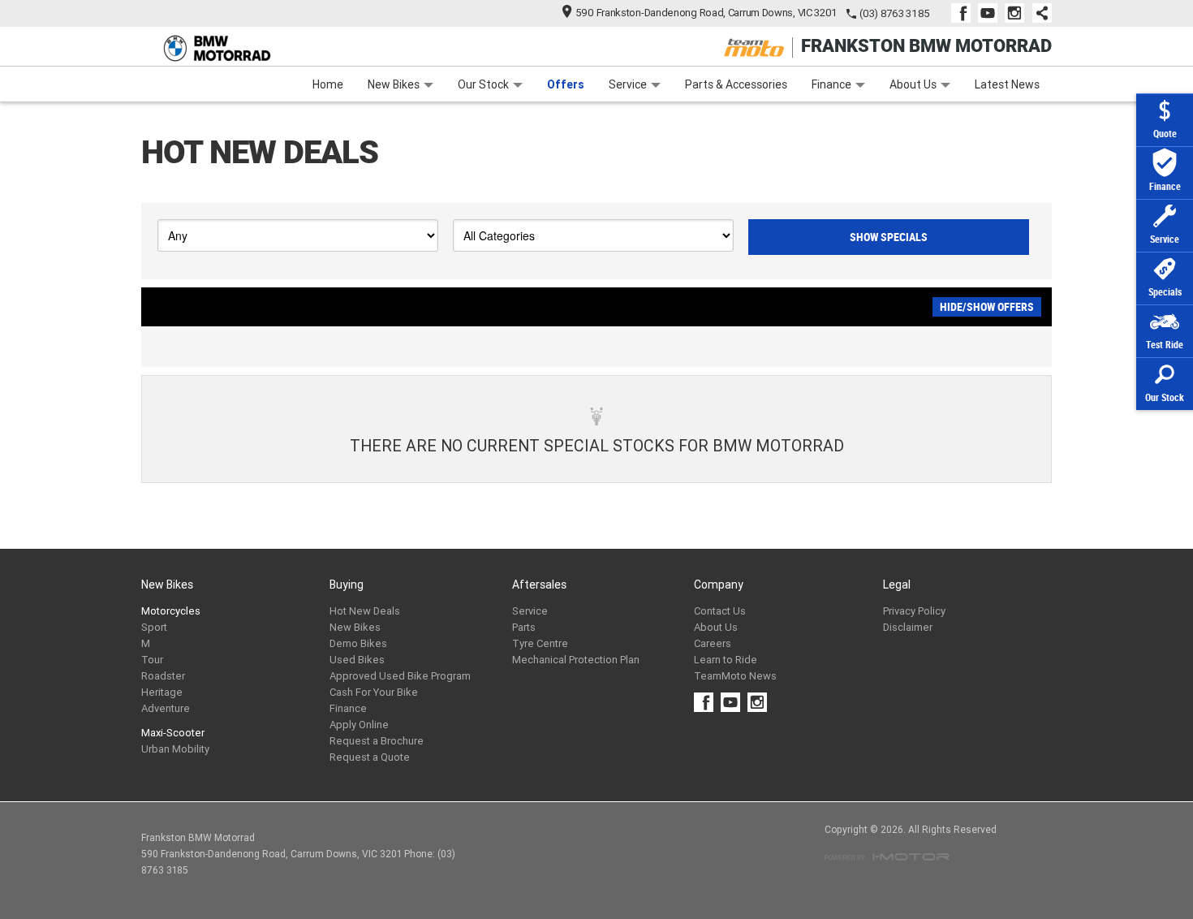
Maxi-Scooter (173, 733)
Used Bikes (357, 660)
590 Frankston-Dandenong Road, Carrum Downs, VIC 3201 (706, 12)
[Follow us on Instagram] (1018, 13)
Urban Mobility (175, 749)
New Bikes (394, 84)
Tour (152, 660)
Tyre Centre (540, 643)
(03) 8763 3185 (894, 13)
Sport (154, 627)
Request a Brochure (376, 741)
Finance (831, 84)
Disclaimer (907, 627)
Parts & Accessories (736, 84)
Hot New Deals (364, 611)
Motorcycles (170, 611)
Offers (565, 84)
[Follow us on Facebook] (964, 13)
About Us (913, 84)
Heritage (162, 692)
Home (327, 84)
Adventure (165, 708)
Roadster (163, 676)
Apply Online (359, 724)
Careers (712, 643)
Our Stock (483, 84)
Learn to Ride (725, 660)
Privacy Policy (914, 611)
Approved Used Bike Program (400, 676)
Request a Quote (369, 757)
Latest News (1007, 84)
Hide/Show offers (987, 306)
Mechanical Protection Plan (576, 660)
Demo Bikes (358, 643)
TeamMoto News (735, 676)
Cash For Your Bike (373, 692)
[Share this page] (1038, 13)
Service (628, 84)
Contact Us (720, 611)
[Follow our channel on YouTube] (991, 13)
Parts (524, 627)
